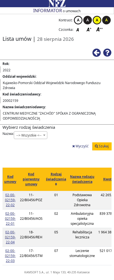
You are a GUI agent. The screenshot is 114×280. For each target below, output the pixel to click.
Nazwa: (8, 133)
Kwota (108, 179)
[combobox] (30, 135)
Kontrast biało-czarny (78, 20)
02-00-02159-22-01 (10, 218)
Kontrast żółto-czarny (97, 20)
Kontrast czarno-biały (87, 20)
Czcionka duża (99, 29)
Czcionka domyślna (79, 29)
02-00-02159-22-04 (10, 237)
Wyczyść (82, 146)
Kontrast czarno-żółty (106, 20)
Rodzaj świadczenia (56, 176)
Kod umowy (10, 179)
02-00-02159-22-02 (10, 200)
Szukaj (103, 146)
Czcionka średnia (89, 29)
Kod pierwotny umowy (31, 179)
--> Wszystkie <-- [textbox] (29, 135)
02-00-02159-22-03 (10, 255)
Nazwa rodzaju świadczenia (82, 179)
